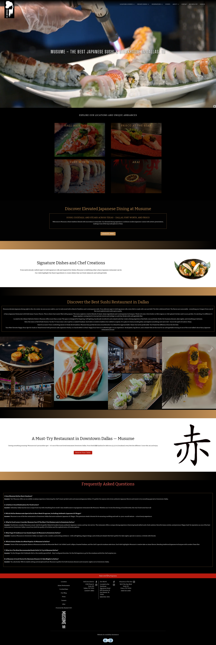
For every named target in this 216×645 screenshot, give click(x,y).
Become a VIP (193, 4)
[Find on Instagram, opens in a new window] (96, 585)
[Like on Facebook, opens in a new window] (96, 582)
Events (167, 4)
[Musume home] (9, 9)
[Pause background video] (214, 106)
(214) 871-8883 (89, 591)
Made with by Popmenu (59, 576)
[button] (127, 4)
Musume (64, 619)
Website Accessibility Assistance (108, 635)
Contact (184, 4)
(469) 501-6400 (126, 591)
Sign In (202, 4)
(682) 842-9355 (105, 597)
